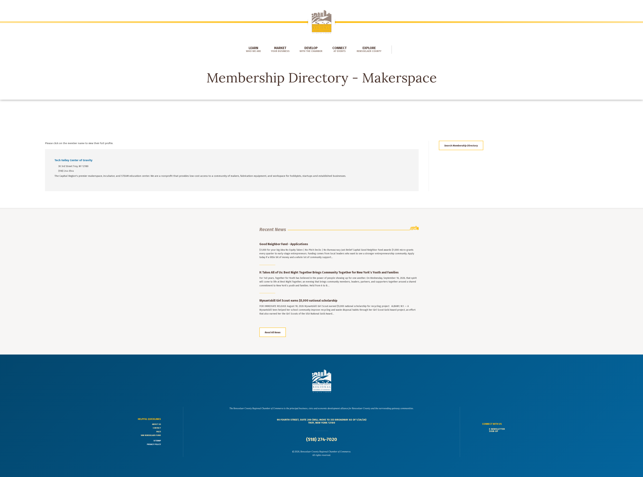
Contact (157, 428)
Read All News (272, 332)
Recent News (272, 229)
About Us (156, 424)
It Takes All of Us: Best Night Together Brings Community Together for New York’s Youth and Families (329, 272)
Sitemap (157, 441)
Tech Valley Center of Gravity (73, 160)
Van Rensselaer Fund (151, 435)
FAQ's (158, 432)
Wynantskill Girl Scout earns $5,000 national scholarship (298, 300)
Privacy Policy (154, 444)
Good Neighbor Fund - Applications (283, 244)
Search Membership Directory (461, 145)
